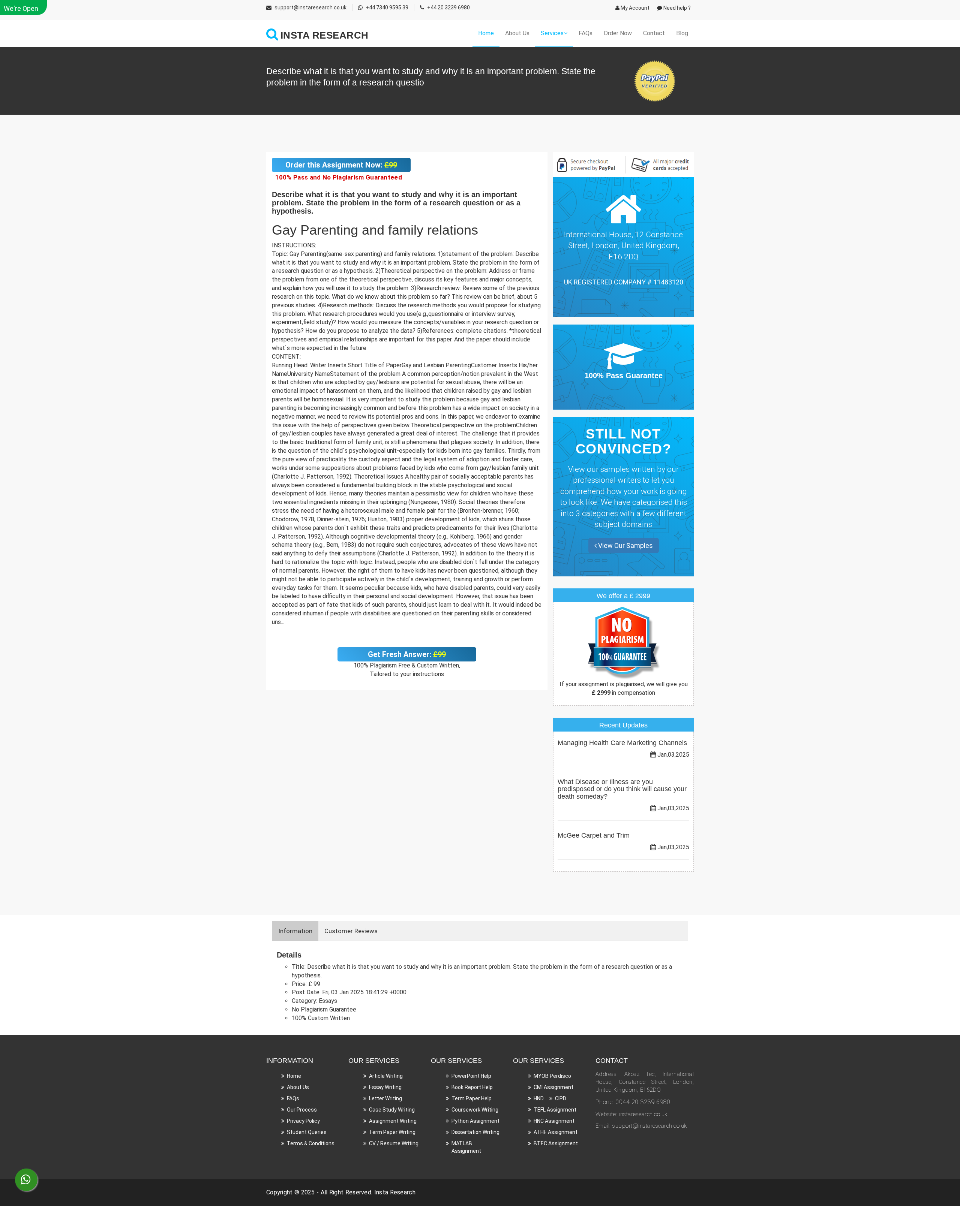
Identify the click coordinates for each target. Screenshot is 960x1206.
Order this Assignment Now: (341, 164)
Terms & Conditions (310, 1143)
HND (539, 1098)
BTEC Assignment (556, 1143)
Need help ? (676, 8)
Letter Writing (385, 1098)
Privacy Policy (303, 1121)
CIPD (560, 1098)
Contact (654, 33)
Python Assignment (476, 1121)
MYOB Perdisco (552, 1076)
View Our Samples (625, 545)
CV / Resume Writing (393, 1143)
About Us (517, 33)
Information (295, 931)
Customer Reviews (351, 931)
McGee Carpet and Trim (594, 835)
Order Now (618, 33)
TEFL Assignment (555, 1110)
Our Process (302, 1110)
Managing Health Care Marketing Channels (622, 743)
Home (486, 33)
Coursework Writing (475, 1110)
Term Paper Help (472, 1098)
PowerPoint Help (471, 1076)
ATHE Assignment (556, 1132)
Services (552, 33)
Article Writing (386, 1076)
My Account (635, 8)
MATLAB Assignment (466, 1147)
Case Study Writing (392, 1110)
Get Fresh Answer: (407, 654)
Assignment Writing (393, 1121)
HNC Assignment (554, 1121)
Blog (682, 33)
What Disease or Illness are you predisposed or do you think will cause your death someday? (622, 789)
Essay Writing (385, 1087)
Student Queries (307, 1132)
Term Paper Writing (392, 1132)
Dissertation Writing (476, 1132)
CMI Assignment (553, 1087)
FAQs (585, 33)
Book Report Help (472, 1087)
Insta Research (395, 1192)
